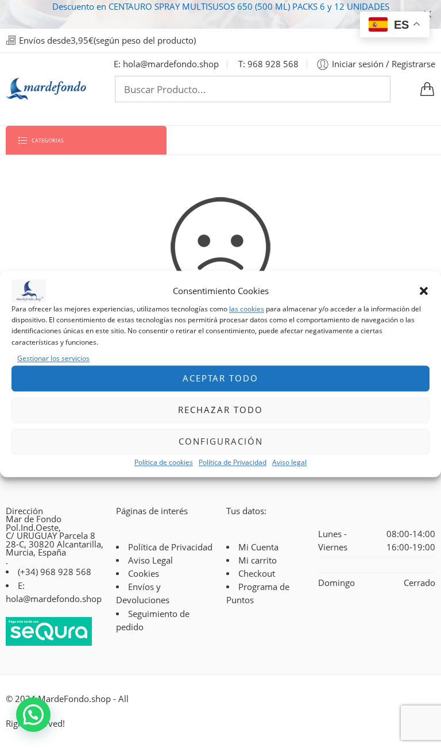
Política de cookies (163, 462)
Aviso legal (289, 462)
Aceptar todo (220, 378)
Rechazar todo (220, 410)
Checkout (256, 573)
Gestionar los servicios (53, 358)
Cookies (143, 573)
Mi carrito (257, 560)
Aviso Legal (150, 560)
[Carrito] (427, 89)
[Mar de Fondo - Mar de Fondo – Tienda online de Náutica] (46, 89)
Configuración (221, 442)
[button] (424, 290)
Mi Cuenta (258, 547)
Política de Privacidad (232, 462)
